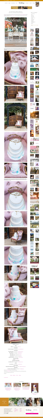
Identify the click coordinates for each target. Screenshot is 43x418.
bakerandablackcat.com (20, 352)
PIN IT (17, 375)
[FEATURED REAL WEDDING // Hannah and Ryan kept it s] (30, 402)
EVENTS (14, 0)
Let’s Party (32, 18)
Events (31, 14)
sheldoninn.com (19, 346)
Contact (20, 411)
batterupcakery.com (20, 353)
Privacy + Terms (23, 417)
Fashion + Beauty (32, 16)
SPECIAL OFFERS (37, 0)
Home (21, 3)
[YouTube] (8, 0)
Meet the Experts (32, 19)
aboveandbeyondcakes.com (20, 351)
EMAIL (20, 375)
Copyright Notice (26, 417)
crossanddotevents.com (20, 364)
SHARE (11, 375)
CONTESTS (34, 0)
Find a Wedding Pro (16, 409)
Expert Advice (32, 15)
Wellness (32, 23)
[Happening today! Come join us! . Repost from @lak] (21, 402)
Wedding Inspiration (16, 410)
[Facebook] (5, 0)
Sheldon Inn (6, 15)
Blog (14, 411)
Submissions (21, 410)
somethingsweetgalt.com (20, 357)
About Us (20, 409)
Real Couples (32, 20)
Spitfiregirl (30, 417)
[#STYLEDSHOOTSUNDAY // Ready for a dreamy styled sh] (13, 402)
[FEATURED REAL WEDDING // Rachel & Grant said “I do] (38, 402)
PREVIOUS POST (6, 377)
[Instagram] (6, 0)
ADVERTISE (11, 0)
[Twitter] (7, 0)
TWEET (14, 375)
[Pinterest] (4, 0)
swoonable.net (17, 359)
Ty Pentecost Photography (23, 14)
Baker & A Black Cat (13, 15)
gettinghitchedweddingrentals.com (23, 366)
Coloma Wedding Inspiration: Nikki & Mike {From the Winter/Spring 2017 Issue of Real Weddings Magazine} (25, 389)
